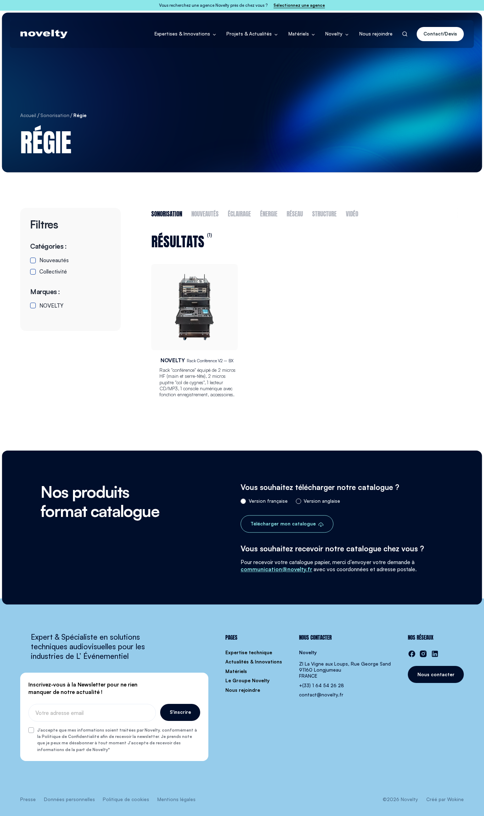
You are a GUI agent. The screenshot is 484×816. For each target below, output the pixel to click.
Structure (324, 213)
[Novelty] (44, 34)
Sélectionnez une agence (299, 5)
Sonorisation (166, 213)
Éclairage (239, 213)
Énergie (268, 213)
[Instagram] (423, 654)
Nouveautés (205, 213)
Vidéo (352, 213)
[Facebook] (412, 654)
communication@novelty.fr (276, 569)
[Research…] (405, 34)
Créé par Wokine (445, 799)
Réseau (295, 213)
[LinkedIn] (435, 654)
